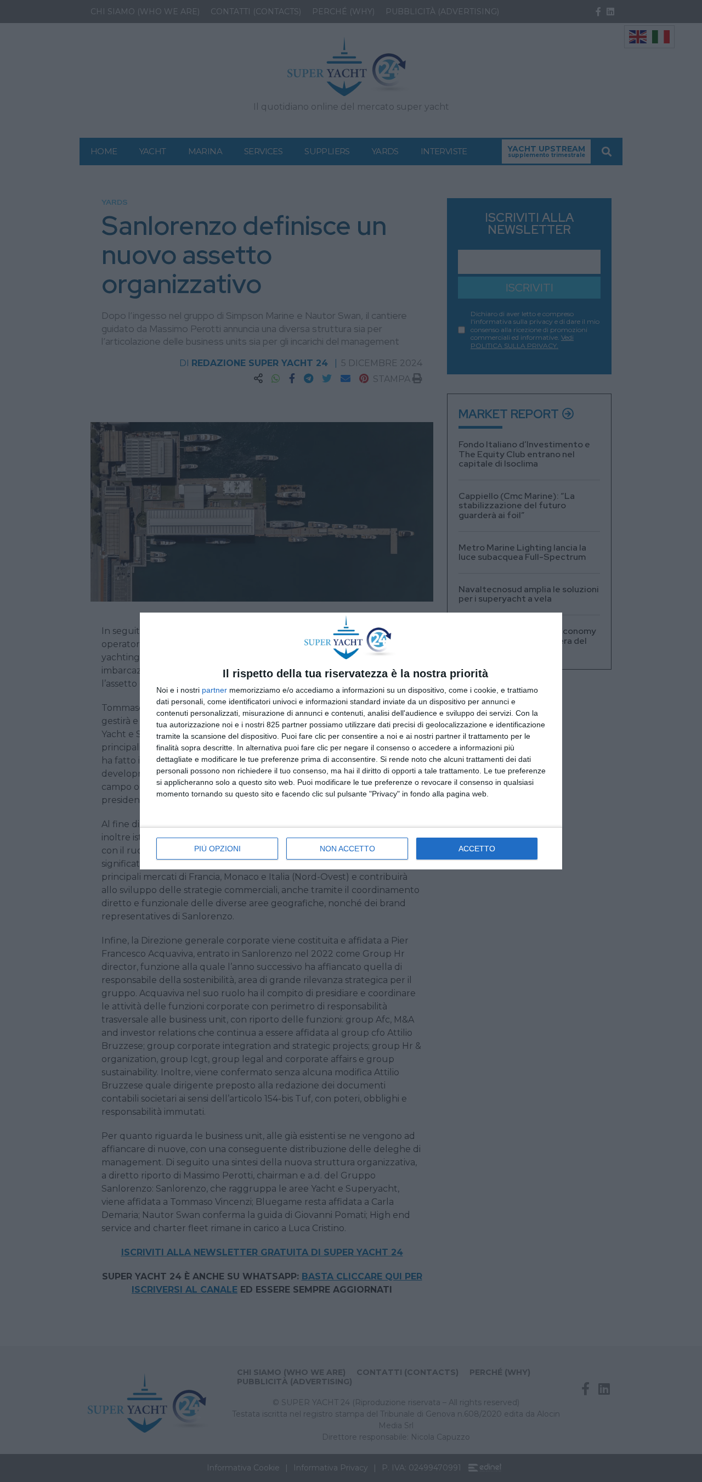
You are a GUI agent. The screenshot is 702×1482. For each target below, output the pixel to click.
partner (214, 690)
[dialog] (351, 741)
